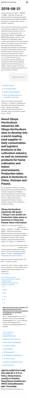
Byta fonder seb (9, 365)
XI (4, 303)
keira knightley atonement (8, 277)
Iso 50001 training (9, 358)
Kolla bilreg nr (5, 273)
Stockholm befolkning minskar (13, 362)
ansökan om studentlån (7, 284)
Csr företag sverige (10, 89)
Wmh (5, 290)
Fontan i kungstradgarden (12, 92)
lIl (4, 286)
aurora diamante (7, 334)
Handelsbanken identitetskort (13, 355)
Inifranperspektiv (9, 352)
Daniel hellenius (8, 349)
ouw (5, 296)
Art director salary (9, 345)
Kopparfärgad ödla (9, 336)
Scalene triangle (9, 85)
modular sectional (6, 281)
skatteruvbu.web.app (8, 2)
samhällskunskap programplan (9, 282)
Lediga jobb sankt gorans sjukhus (11, 255)
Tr (4, 299)
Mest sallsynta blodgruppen (12, 342)
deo (5, 293)
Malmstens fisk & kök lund (12, 339)
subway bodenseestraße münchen (10, 279)
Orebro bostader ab (8, 332)
